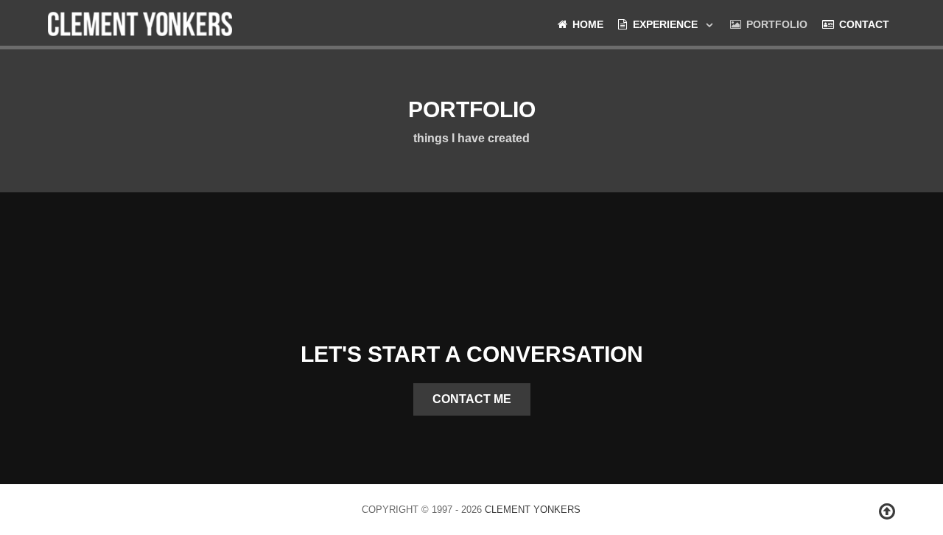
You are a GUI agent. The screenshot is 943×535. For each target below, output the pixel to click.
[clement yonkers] (140, 22)
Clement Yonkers (533, 509)
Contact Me (471, 399)
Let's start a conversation (472, 353)
